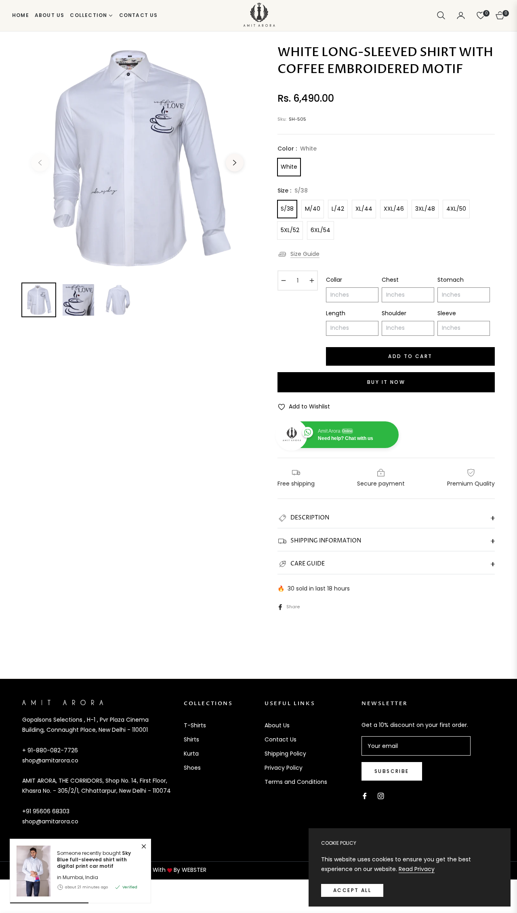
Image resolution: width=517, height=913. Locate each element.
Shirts (191, 739)
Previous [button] (40, 163)
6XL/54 (320, 230)
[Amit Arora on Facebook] (364, 795)
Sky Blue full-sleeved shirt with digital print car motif (94, 859)
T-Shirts (195, 725)
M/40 (312, 209)
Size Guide (304, 254)
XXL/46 (394, 209)
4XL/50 (456, 209)
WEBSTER (194, 870)
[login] (461, 15)
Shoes (192, 768)
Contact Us (280, 739)
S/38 (287, 209)
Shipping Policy (285, 754)
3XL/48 (425, 209)
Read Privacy (417, 869)
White (289, 167)
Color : (297, 148)
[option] (137, 158)
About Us (277, 725)
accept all (352, 890)
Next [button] (235, 163)
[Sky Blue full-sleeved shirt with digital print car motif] (30, 871)
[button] (441, 15)
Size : (292, 190)
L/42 (338, 209)
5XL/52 (290, 230)
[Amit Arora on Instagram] (381, 795)
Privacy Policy (284, 768)
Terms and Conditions (296, 782)
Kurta (191, 754)
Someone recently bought (94, 859)
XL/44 (363, 209)
